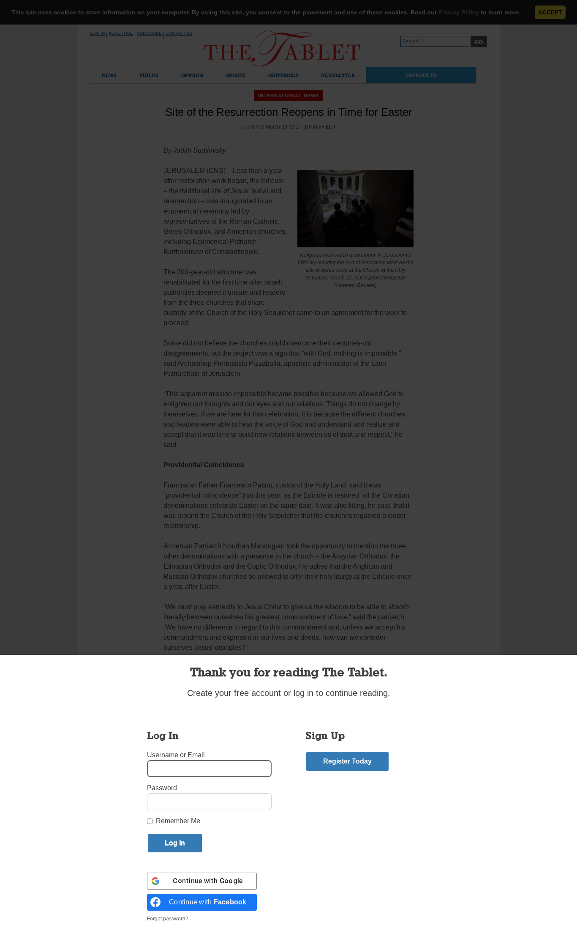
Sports (235, 75)
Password (162, 787)
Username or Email (176, 754)
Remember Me (178, 820)
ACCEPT (550, 12)
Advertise (121, 33)
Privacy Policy (458, 12)
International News (288, 95)
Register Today (347, 761)
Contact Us (179, 33)
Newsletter (338, 75)
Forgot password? (167, 919)
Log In (97, 33)
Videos (148, 75)
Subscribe (149, 33)
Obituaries (283, 75)
